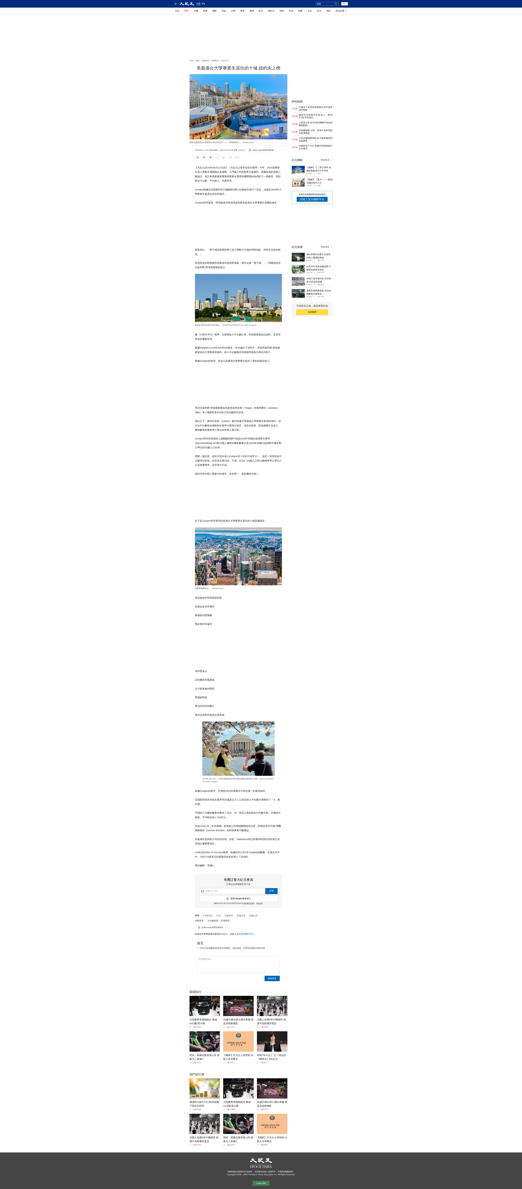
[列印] (223, 158)
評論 (224, 11)
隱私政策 (259, 903)
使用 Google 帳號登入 (240, 899)
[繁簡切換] (237, 158)
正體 (198, 3)
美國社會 (253, 915)
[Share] (191, 1027)
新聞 (197, 60)
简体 (203, 4)
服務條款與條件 (249, 903)
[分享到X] (210, 158)
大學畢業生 (207, 915)
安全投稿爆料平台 (245, 934)
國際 (214, 11)
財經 (282, 11)
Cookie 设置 (261, 1183)
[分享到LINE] (204, 158)
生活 (319, 11)
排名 (219, 915)
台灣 (233, 11)
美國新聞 (205, 60)
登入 (344, 4)
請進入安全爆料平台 (312, 199)
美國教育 (215, 60)
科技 (291, 11)
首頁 (177, 11)
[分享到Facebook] (197, 158)
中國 (196, 11)
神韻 (328, 11)
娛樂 (300, 11)
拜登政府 (225, 920)
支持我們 (312, 312)
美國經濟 (241, 915)
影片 (261, 11)
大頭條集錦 (212, 920)
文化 (310, 11)
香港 (242, 11)
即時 (186, 11)
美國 (205, 11)
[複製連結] (217, 157)
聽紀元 (271, 11)
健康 (252, 11)
